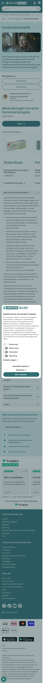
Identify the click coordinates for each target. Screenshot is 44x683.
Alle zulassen (21, 374)
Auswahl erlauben (20, 366)
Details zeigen (9, 360)
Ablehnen (20, 370)
